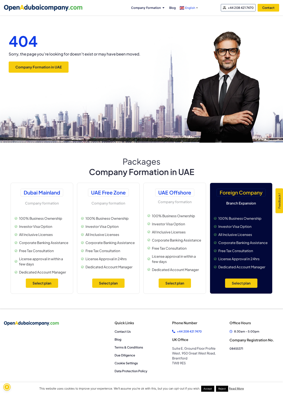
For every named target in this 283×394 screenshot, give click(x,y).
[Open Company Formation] (163, 7)
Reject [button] (222, 388)
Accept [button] (207, 388)
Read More (236, 388)
